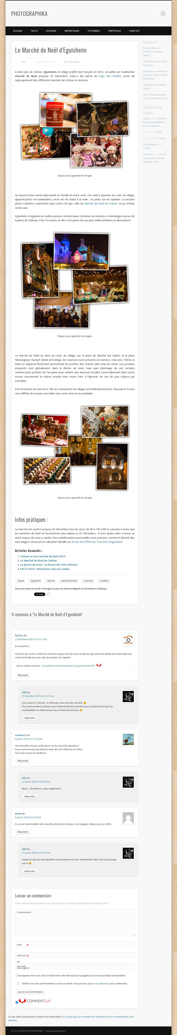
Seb (24, 61)
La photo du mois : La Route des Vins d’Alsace (49, 564)
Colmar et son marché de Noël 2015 (43, 556)
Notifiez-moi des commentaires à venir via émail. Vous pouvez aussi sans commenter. (74, 983)
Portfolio (114, 30)
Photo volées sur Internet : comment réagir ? (153, 51)
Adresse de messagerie (23, 961)
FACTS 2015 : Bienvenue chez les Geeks (44, 569)
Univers (147, 118)
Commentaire (23, 912)
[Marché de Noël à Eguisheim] (74, 130)
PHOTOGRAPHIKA (29, 13)
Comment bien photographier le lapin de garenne (155, 122)
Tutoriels (93, 30)
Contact (134, 30)
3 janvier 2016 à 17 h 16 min (28, 739)
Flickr (149, 13)
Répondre (23, 675)
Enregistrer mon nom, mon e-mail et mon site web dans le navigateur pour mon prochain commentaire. (72, 975)
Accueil (17, 30)
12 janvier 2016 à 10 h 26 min (36, 781)
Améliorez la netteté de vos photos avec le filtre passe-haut (155, 75)
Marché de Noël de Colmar (101, 203)
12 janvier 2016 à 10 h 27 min (36, 852)
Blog (66, 61)
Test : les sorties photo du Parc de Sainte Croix (154, 158)
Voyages (51, 30)
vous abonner (101, 983)
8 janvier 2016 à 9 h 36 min (28, 817)
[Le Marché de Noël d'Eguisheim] (16, 186)
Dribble (156, 13)
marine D (20, 735)
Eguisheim (36, 580)
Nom (23, 945)
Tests (34, 30)
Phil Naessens (150, 144)
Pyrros (19, 635)
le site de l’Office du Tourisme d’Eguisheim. (97, 541)
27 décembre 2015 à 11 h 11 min (31, 639)
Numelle (147, 154)
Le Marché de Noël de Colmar (38, 560)
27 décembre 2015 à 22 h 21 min (38, 696)
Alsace (21, 580)
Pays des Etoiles (110, 76)
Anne (18, 813)
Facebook (134, 13)
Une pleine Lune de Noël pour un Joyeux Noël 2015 (68, 665)
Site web (21, 966)
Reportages (72, 30)
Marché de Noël (69, 580)
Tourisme (88, 580)
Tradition (104, 580)
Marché (51, 580)
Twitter (142, 13)
